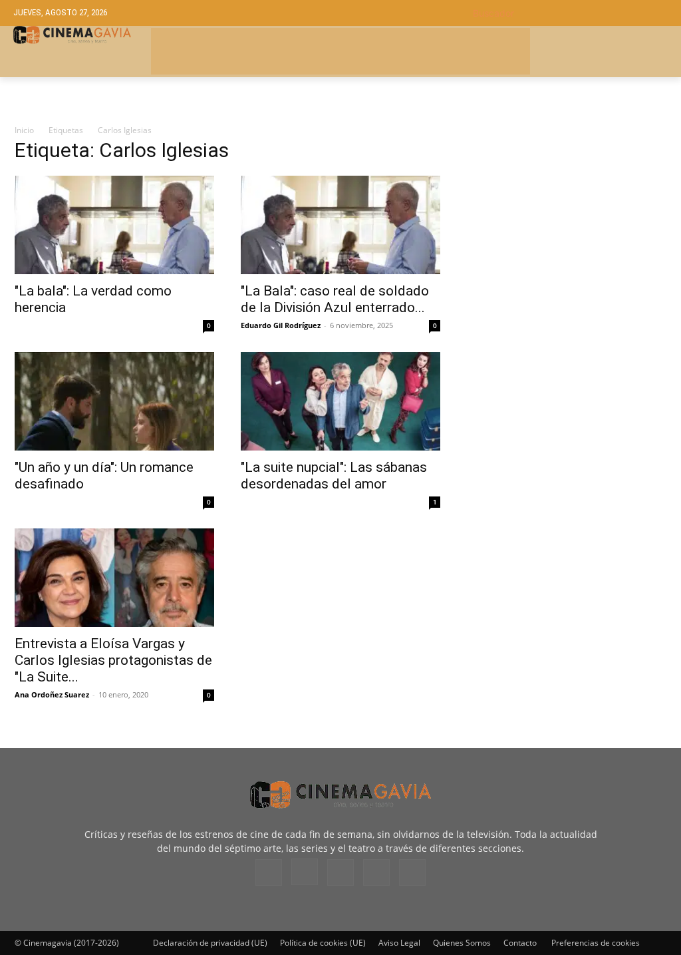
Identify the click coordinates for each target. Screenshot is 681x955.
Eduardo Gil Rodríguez (281, 325)
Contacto (520, 942)
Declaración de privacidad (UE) (210, 942)
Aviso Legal (399, 942)
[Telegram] (340, 872)
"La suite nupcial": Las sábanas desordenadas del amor (334, 475)
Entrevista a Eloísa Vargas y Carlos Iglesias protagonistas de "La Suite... (113, 660)
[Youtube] (412, 872)
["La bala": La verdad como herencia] (114, 225)
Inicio (24, 130)
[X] (376, 872)
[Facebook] (268, 872)
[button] (570, 13)
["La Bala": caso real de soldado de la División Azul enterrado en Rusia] (340, 225)
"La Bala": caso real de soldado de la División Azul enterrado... (335, 299)
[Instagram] (304, 872)
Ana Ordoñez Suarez (52, 694)
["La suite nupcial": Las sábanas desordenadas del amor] (340, 401)
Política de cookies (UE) (323, 942)
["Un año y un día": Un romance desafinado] (114, 401)
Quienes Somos (462, 942)
